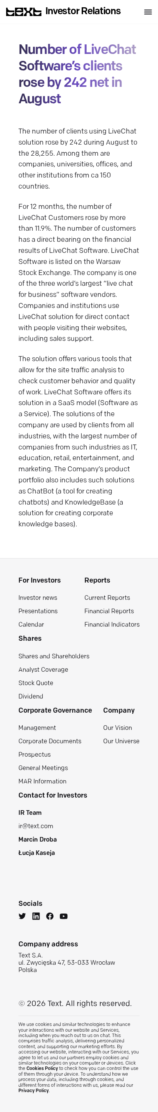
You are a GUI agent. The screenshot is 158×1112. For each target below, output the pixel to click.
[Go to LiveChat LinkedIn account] (36, 917)
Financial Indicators (112, 625)
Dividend (30, 697)
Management (37, 728)
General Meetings (43, 768)
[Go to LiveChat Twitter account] (22, 917)
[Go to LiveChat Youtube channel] (63, 917)
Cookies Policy (42, 1068)
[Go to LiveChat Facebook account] (50, 917)
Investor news (37, 598)
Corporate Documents (49, 742)
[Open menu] (148, 12)
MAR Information (42, 782)
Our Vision (117, 728)
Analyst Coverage (43, 670)
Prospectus (34, 755)
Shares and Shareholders (53, 657)
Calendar (31, 625)
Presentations (38, 612)
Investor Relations (83, 11)
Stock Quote (35, 684)
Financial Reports (109, 612)
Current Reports (107, 598)
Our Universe (121, 742)
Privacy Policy (33, 1091)
